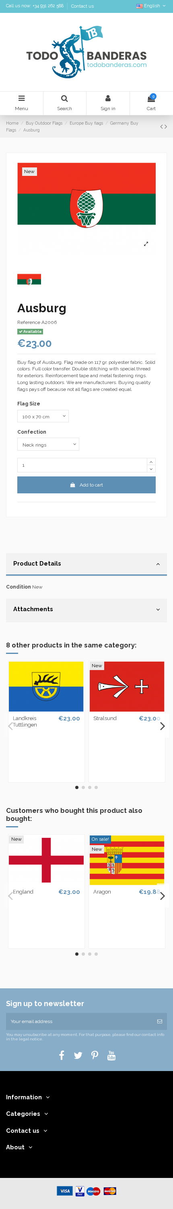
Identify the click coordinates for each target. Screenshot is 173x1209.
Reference (28, 322)
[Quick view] (46, 709)
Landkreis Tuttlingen (25, 721)
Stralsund (105, 718)
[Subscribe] (159, 1021)
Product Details (37, 563)
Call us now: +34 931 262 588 (35, 6)
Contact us (82, 6)
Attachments (33, 609)
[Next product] (166, 126)
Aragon (102, 892)
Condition (18, 587)
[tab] (86, 564)
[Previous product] (162, 126)
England (23, 892)
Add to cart (91, 485)
